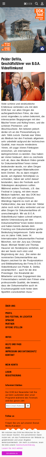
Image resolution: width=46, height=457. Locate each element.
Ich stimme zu (12, 453)
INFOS (8, 337)
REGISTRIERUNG (13, 375)
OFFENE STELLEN (13, 327)
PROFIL (8, 313)
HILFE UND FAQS (13, 344)
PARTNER (9, 324)
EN (30, 3)
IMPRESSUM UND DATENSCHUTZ (21, 351)
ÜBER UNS (10, 306)
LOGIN (8, 372)
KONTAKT (10, 355)
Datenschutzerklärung (25, 445)
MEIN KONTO (11, 364)
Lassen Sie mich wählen (12, 448)
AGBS (8, 348)
